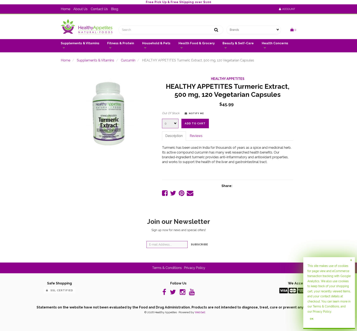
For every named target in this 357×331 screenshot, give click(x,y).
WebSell (200, 312)
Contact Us (99, 9)
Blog (114, 9)
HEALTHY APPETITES (227, 79)
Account (288, 9)
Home (65, 9)
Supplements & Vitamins (95, 60)
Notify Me (195, 113)
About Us (80, 9)
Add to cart (195, 123)
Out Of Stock (170, 113)
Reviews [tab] (196, 136)
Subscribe (199, 244)
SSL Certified (60, 290)
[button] (293, 30)
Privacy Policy (194, 268)
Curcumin (128, 60)
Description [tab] (174, 136)
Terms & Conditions (167, 268)
